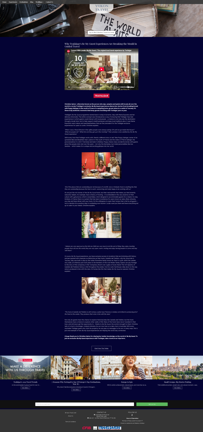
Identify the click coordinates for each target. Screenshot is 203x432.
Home (4, 2)
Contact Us (49, 2)
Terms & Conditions (70, 421)
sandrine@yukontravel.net (102, 414)
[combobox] (84, 404)
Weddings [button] (39, 2)
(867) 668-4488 (102, 416)
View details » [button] (25, 387)
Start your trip (152, 404)
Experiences (13, 2)
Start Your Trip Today (101, 348)
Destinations (24, 2)
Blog (31, 2)
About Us (70, 416)
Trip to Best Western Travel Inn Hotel (101, 32)
